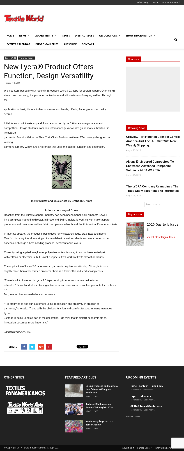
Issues (66, 35)
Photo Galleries (46, 44)
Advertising (142, 2)
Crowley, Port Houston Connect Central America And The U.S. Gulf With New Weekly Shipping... (153, 141)
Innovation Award (171, 2)
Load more (152, 204)
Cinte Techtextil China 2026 (146, 386)
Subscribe (70, 44)
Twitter (155, 2)
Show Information (139, 35)
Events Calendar (18, 44)
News (22, 35)
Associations (108, 35)
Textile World (10, 58)
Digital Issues (84, 35)
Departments (44, 35)
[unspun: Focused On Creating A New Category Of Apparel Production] (74, 390)
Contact (88, 44)
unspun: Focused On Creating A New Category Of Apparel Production (102, 389)
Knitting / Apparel (26, 58)
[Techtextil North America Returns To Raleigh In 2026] (74, 409)
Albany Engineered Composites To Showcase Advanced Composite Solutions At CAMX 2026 (150, 166)
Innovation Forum (164, 447)
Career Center (144, 447)
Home (10, 35)
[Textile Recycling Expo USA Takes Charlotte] (74, 426)
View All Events (133, 417)
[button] (175, 40)
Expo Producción (140, 396)
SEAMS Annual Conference (146, 406)
